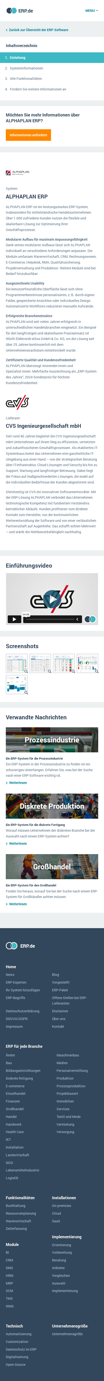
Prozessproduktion (71, 1086)
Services (63, 1109)
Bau (9, 1063)
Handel (11, 1116)
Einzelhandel (15, 1093)
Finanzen (13, 1101)
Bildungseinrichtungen (23, 1070)
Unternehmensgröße (67, 1334)
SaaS (56, 1221)
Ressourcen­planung (21, 1213)
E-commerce (15, 1086)
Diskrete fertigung (19, 1078)
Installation (14, 1147)
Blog (55, 974)
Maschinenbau (68, 1055)
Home (11, 966)
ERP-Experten (16, 982)
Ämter (10, 1055)
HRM (9, 1275)
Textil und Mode (69, 1116)
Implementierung (65, 1290)
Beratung (59, 1260)
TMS (9, 1298)
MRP (9, 1283)
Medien (62, 1063)
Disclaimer (60, 1011)
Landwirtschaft (17, 1155)
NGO (9, 1162)
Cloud (56, 1213)
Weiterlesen (18, 782)
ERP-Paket (60, 990)
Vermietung (65, 1124)
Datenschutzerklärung (22, 1011)
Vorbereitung (62, 1252)
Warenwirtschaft (18, 1221)
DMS (9, 1267)
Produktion (65, 1078)
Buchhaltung (15, 1205)
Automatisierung (18, 1334)
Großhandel (15, 1109)
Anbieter (58, 1267)
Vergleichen (61, 1275)
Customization (17, 1341)
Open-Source (15, 1364)
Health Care (15, 1131)
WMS (10, 1306)
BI (7, 1252)
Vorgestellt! (61, 982)
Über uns (58, 1018)
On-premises (61, 1205)
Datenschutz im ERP (21, 1349)
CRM (9, 1260)
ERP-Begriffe (15, 997)
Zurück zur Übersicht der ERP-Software (38, 29)
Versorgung (65, 1131)
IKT (8, 1139)
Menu (90, 10)
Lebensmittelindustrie (22, 1170)
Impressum (14, 1026)
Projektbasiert (67, 1093)
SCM (9, 1290)
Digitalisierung (17, 1356)
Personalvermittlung (72, 1070)
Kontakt (58, 1026)
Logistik (12, 1178)
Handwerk (13, 1124)
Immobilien (65, 1101)
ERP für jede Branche (24, 1046)
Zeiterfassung (16, 1228)
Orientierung (61, 1245)
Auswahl (58, 1283)
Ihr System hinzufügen (23, 990)
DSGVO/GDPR (17, 1018)
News (10, 974)
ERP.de (25, 10)
